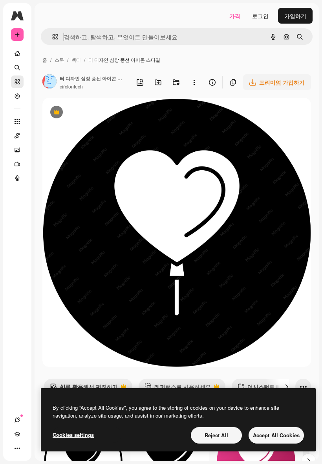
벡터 (76, 59)
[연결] (17, 420)
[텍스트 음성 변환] (17, 178)
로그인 (260, 16)
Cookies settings (73, 434)
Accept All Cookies (276, 435)
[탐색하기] (17, 96)
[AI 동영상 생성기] (17, 164)
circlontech (71, 86)
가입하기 (295, 16)
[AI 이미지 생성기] (17, 150)
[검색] (17, 67)
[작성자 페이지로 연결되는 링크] (49, 82)
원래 (87, 113)
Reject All (216, 435)
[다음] (287, 386)
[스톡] (17, 81)
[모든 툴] (17, 121)
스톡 (59, 59)
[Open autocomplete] (52, 37)
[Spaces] (17, 135)
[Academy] (17, 434)
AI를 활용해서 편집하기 (84, 388)
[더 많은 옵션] (194, 82)
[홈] (17, 53)
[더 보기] (17, 448)
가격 (234, 16)
